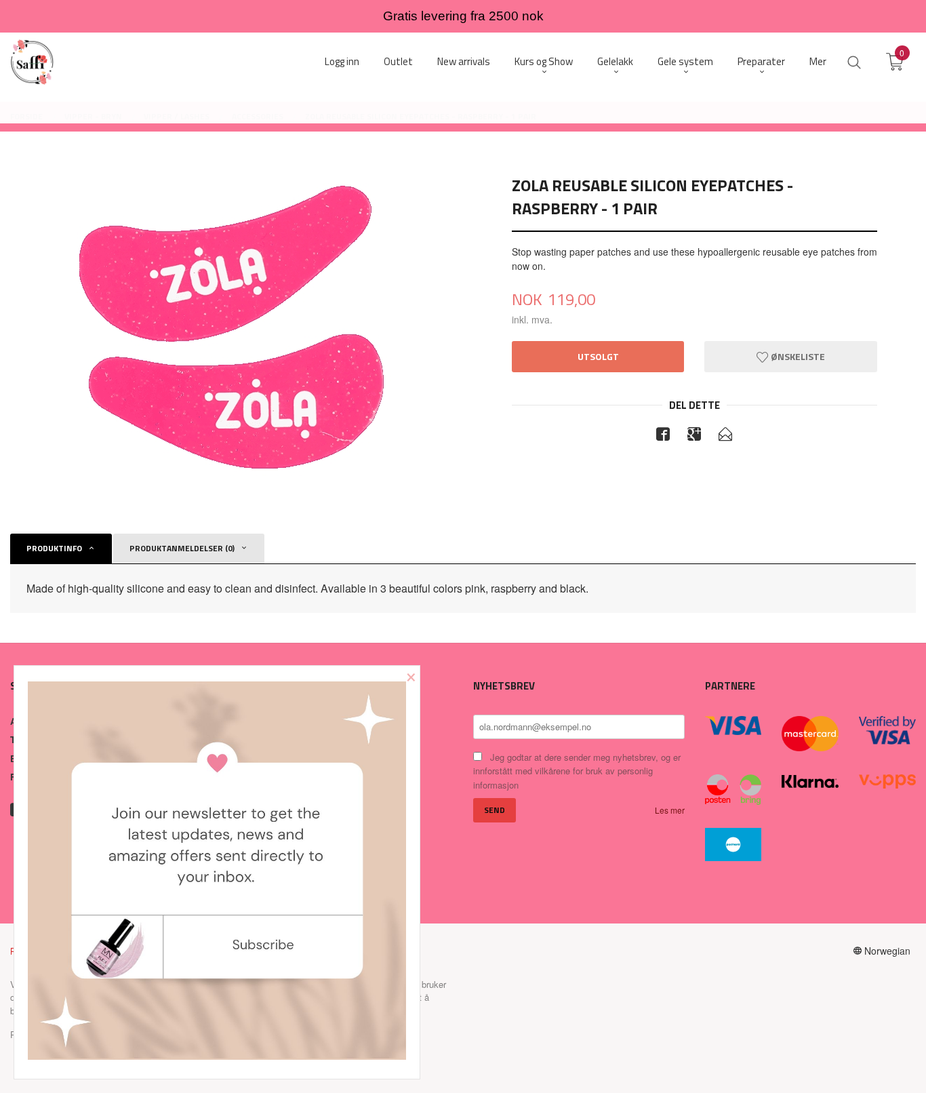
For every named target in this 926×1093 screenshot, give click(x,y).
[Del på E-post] (725, 436)
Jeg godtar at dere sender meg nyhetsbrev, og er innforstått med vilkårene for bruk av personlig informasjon (577, 771)
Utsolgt (598, 356)
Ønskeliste (797, 356)
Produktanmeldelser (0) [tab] (182, 548)
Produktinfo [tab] (54, 548)
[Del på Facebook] (663, 436)
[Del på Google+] (694, 436)
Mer (817, 61)
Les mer (670, 810)
